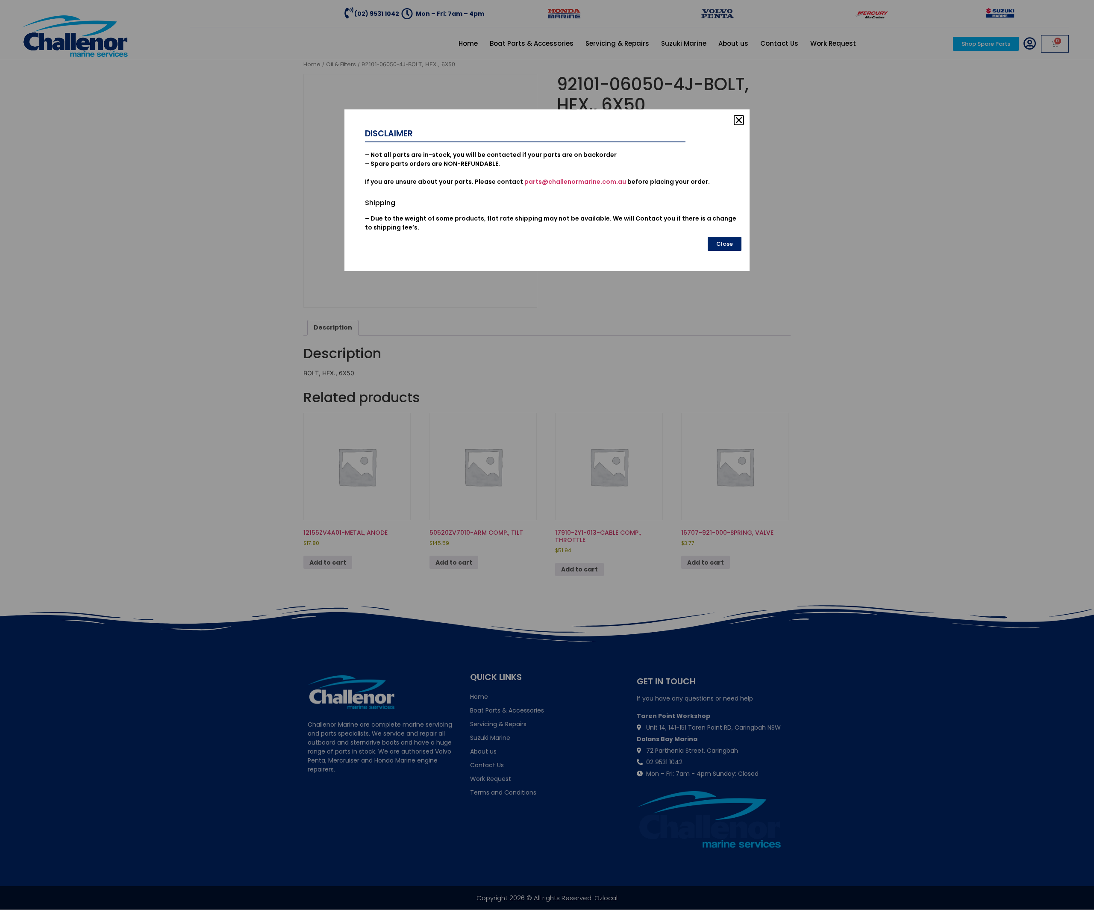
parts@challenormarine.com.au (575, 181)
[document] (547, 455)
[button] (739, 120)
